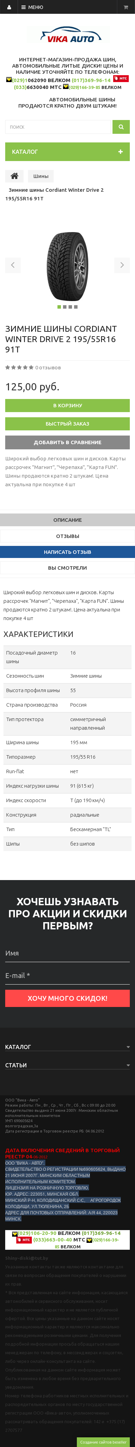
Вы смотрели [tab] (67, 568)
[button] (13, 266)
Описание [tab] (67, 520)
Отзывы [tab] (67, 536)
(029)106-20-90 (37, 1233)
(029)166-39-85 (84, 87)
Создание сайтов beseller (103, 1442)
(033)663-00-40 (52, 1240)
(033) (20, 87)
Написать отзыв (67, 552)
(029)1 (20, 80)
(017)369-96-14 (91, 80)
